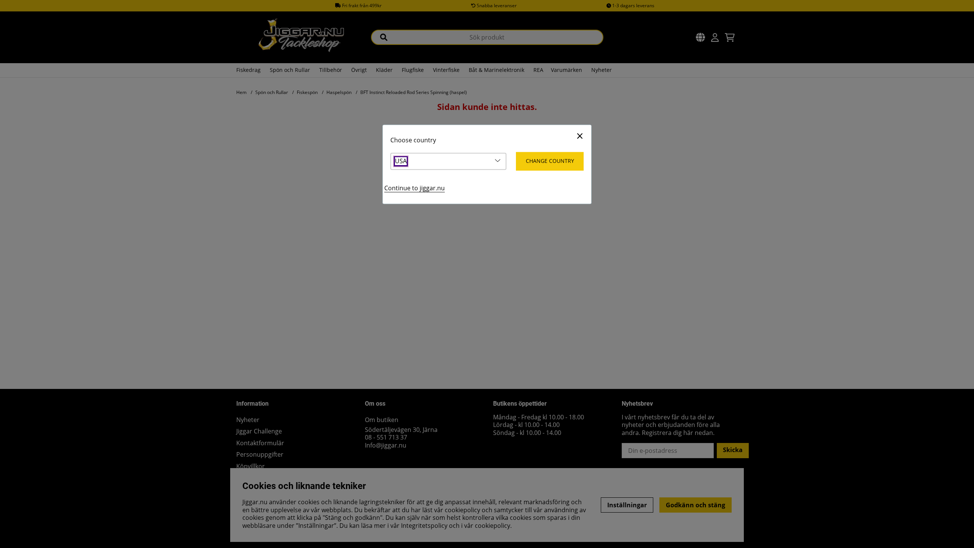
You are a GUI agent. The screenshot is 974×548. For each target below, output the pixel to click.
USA (401, 162)
